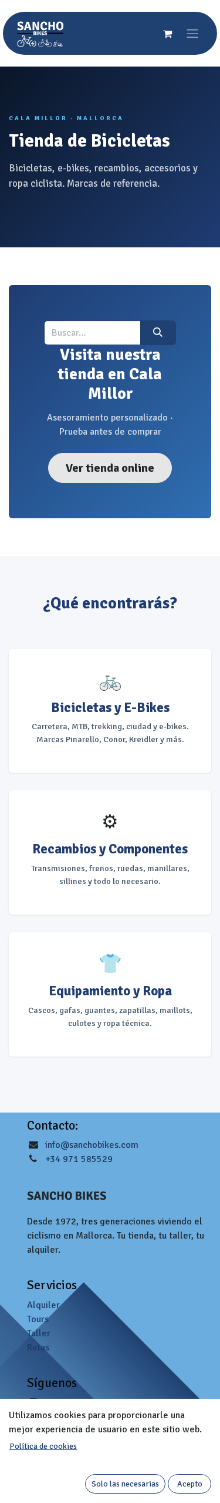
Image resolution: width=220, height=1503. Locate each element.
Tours (38, 1319)
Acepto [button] (189, 1484)
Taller (38, 1333)
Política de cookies (43, 1446)
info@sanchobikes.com (91, 1145)
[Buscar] (158, 332)
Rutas (38, 1347)
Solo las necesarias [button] (125, 1484)
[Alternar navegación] (192, 33)
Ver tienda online (110, 468)
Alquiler (43, 1305)
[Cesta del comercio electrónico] (167, 33)
